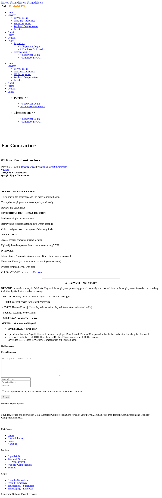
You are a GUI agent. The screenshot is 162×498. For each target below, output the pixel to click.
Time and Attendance (18, 459)
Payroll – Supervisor (18, 480)
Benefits (12, 467)
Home (11, 435)
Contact (11, 441)
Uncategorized (28, 167)
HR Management (16, 462)
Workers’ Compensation (20, 464)
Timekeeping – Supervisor (21, 485)
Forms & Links (15, 438)
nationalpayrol (46, 167)
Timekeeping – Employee (20, 488)
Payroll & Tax (15, 456)
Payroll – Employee (17, 483)
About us (12, 444)
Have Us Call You (33, 272)
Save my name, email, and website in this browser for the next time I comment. (44, 391)
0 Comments (60, 167)
